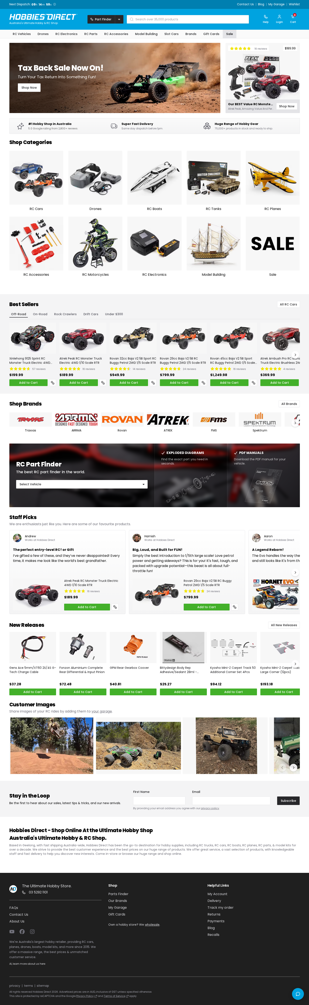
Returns (213, 914)
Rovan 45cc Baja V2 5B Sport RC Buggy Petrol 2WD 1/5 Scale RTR (232, 360)
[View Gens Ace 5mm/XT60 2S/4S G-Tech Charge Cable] (32, 647)
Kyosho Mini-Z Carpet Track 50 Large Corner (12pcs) (283, 670)
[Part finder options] (119, 19)
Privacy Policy (85, 996)
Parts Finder (118, 894)
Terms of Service (114, 996)
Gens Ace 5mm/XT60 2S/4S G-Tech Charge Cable (32, 670)
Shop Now (29, 87)
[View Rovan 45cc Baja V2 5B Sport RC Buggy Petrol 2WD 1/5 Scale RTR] (233, 338)
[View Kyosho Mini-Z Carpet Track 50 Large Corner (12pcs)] (283, 647)
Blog (261, 4)
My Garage (276, 4)
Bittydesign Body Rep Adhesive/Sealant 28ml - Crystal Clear (178, 670)
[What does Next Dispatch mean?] (54, 4)
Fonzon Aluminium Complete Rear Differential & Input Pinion (82, 670)
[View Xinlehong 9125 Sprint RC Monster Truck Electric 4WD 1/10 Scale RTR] (32, 338)
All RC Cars (288, 304)
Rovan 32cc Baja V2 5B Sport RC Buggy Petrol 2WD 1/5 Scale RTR (133, 360)
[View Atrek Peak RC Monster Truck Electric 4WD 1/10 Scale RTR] (82, 338)
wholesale (152, 924)
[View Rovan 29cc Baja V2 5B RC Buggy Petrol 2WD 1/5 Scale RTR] (183, 338)
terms (28, 986)
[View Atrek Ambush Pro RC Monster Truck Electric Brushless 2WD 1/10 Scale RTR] (283, 338)
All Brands (289, 404)
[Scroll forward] (295, 355)
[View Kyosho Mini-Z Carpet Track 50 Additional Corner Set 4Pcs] (233, 647)
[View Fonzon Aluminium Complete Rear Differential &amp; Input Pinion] (82, 647)
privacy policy (210, 808)
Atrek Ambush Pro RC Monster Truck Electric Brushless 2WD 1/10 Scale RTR (282, 360)
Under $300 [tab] (114, 314)
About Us (16, 921)
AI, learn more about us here (27, 964)
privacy (14, 986)
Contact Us (245, 4)
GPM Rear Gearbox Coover (129, 668)
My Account (217, 894)
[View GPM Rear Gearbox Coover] (133, 647)
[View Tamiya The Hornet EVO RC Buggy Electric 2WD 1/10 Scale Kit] (276, 594)
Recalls (213, 934)
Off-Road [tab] (18, 314)
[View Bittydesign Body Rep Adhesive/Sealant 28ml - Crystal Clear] (183, 647)
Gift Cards (116, 914)
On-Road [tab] (40, 314)
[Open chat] (298, 994)
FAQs (13, 907)
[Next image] (293, 767)
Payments (215, 921)
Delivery (214, 900)
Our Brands (117, 900)
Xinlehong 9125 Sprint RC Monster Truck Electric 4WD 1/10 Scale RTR (29, 360)
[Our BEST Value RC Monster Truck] (263, 78)
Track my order (220, 907)
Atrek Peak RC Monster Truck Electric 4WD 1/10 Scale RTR (80, 360)
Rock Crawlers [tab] (65, 314)
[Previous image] (282, 767)
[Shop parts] (52, 382)
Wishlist (294, 4)
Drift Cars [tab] (90, 314)
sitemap (43, 986)
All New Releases (284, 625)
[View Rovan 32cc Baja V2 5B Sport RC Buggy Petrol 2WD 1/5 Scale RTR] (133, 338)
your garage (102, 711)
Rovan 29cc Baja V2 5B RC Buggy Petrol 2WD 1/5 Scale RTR (183, 360)
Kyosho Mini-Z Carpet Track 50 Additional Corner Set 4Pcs (233, 670)
